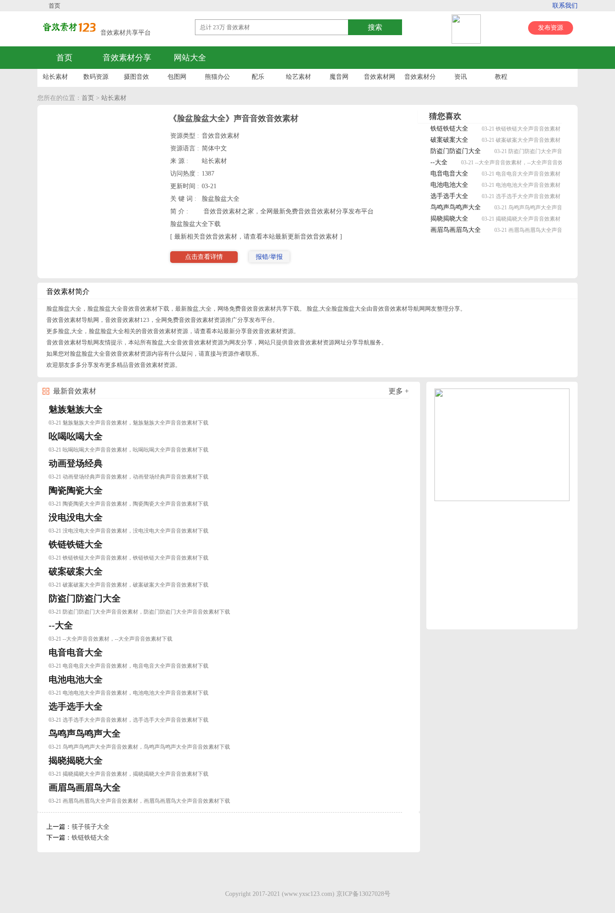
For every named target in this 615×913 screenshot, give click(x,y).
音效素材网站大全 (379, 79)
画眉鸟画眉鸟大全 (455, 229)
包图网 (176, 76)
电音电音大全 (449, 173)
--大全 (439, 162)
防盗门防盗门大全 (455, 151)
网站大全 (190, 57)
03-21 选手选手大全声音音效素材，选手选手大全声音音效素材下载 (128, 720)
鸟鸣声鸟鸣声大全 (455, 207)
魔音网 (339, 76)
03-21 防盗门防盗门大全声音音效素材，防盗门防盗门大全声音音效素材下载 (139, 612)
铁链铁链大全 (449, 128)
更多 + (399, 391)
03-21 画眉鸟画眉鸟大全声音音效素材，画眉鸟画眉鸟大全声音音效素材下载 (139, 801)
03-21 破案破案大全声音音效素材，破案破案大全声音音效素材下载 (128, 585)
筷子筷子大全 (90, 826)
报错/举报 (269, 256)
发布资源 (550, 27)
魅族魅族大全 (76, 409)
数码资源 (96, 76)
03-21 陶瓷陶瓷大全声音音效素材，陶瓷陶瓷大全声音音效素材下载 (128, 504)
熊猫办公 (217, 76)
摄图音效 (136, 76)
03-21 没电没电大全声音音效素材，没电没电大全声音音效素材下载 (128, 531)
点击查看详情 (204, 256)
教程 (501, 76)
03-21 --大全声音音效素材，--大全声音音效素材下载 (523, 162)
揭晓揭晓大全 (449, 218)
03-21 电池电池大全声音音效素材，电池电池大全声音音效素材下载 (128, 693)
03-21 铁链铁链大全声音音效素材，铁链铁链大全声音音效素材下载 (128, 558)
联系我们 (565, 5)
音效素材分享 (127, 57)
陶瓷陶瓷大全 (76, 490)
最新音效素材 (74, 391)
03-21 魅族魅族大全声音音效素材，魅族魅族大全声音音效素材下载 (128, 423)
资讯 (460, 76)
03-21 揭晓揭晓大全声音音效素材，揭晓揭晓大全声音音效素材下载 (128, 774)
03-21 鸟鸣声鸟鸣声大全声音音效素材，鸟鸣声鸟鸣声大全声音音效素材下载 (139, 747)
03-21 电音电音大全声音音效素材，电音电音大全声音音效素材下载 (128, 666)
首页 (54, 5)
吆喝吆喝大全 (76, 436)
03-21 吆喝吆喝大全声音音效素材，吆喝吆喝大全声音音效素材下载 (128, 450)
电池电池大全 (449, 184)
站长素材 (55, 76)
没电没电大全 (76, 517)
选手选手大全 (449, 196)
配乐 (258, 76)
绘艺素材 (298, 76)
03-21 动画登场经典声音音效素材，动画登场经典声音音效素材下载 (128, 477)
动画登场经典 (76, 463)
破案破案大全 (449, 139)
